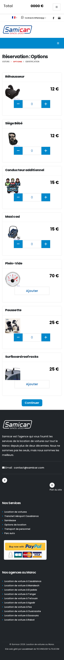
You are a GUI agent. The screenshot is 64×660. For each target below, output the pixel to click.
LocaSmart (27, 649)
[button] (14, 17)
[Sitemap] (52, 485)
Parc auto (9, 533)
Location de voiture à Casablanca (22, 581)
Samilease (10, 520)
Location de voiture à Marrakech (21, 585)
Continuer (32, 403)
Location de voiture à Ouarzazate (22, 611)
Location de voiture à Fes (18, 607)
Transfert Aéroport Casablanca (21, 516)
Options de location (15, 524)
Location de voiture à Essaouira (21, 615)
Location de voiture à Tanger (20, 594)
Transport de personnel (17, 529)
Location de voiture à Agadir (19, 602)
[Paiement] (59, 18)
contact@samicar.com (29, 467)
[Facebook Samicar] (53, 18)
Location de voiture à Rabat (19, 619)
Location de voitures (15, 511)
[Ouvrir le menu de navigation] (58, 43)
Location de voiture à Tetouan (21, 598)
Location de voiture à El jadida (20, 589)
